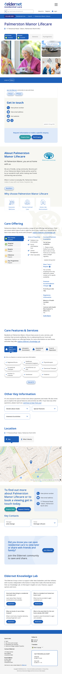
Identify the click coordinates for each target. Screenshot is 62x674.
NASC (7, 641)
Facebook (35, 640)
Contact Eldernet (9, 649)
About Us (41, 11)
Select (12, 80)
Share (19, 94)
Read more (11, 604)
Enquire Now (25, 137)
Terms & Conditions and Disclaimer (34, 669)
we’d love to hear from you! (32, 403)
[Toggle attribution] (60, 480)
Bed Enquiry (37, 137)
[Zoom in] (60, 474)
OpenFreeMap (38, 479)
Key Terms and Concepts (12, 643)
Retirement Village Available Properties (15, 646)
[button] (49, 362)
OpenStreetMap (56, 479)
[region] (31, 464)
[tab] (14, 238)
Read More (9, 188)
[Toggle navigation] (56, 4)
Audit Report (47, 315)
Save (11, 94)
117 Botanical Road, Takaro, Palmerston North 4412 (23, 29)
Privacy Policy (45, 669)
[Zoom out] (60, 476)
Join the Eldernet (12, 90)
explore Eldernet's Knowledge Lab (44, 232)
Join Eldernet (48, 550)
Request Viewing (23, 509)
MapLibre (32, 479)
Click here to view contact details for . (15, 665)
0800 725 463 (38, 658)
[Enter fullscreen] (60, 448)
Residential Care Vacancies (12, 644)
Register (47, 11)
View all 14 (31, 382)
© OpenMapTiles (44, 479)
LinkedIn (35, 641)
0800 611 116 (38, 662)
